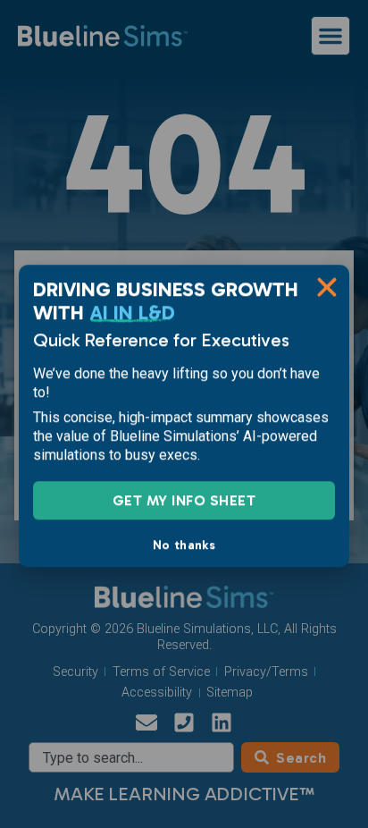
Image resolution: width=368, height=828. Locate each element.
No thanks (184, 543)
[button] (327, 285)
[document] (184, 414)
